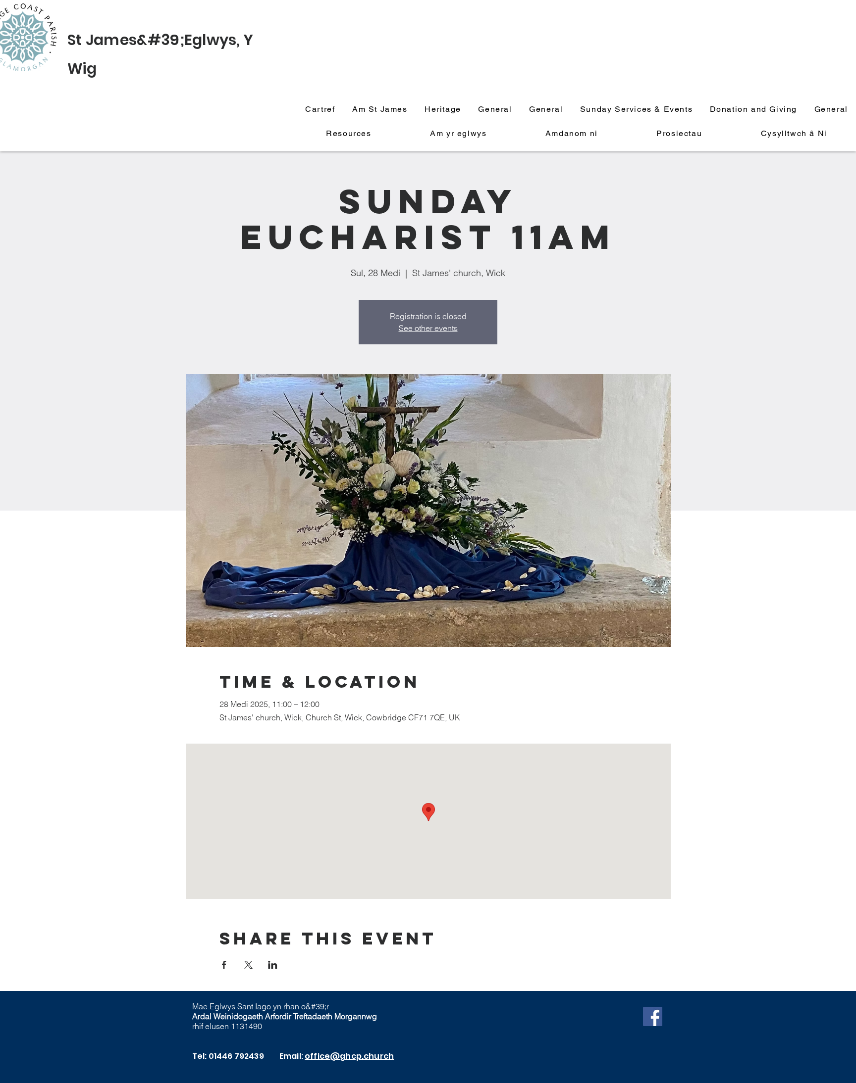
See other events (428, 328)
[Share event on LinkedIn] (272, 965)
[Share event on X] (248, 965)
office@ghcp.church (349, 1056)
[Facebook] (652, 1016)
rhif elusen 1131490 (227, 1026)
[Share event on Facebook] (224, 965)
